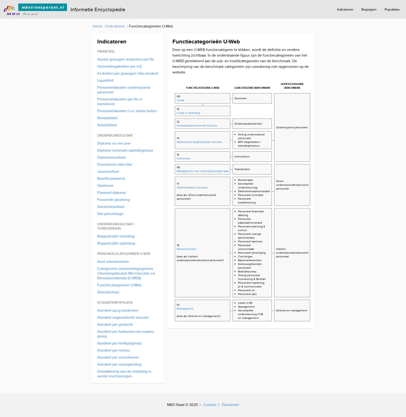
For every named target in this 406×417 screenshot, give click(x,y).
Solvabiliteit (107, 125)
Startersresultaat (111, 206)
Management (185, 308)
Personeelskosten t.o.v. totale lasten (127, 111)
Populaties (392, 9)
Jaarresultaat (108, 171)
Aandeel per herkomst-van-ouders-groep (126, 334)
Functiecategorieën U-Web (119, 285)
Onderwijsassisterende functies (197, 125)
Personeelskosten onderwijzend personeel (123, 90)
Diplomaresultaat (111, 157)
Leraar (180, 100)
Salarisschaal (108, 292)
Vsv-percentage (110, 213)
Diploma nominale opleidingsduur (125, 150)
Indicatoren (345, 9)
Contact (209, 404)
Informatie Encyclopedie (97, 9)
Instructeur (184, 158)
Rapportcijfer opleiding (116, 243)
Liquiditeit (105, 80)
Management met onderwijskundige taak (202, 171)
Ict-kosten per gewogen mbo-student (127, 73)
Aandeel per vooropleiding (119, 364)
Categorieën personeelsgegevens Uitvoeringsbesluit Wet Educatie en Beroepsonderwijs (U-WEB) (126, 273)
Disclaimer (230, 404)
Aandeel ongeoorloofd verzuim (123, 317)
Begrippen (369, 9)
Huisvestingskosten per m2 (119, 66)
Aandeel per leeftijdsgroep (119, 343)
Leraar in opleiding (188, 113)
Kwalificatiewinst (111, 178)
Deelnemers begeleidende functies (199, 142)
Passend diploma (111, 192)
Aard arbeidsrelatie (113, 261)
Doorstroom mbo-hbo (114, 164)
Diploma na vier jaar (114, 143)
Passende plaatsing (113, 199)
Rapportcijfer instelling (116, 236)
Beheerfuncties (186, 249)
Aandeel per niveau (113, 350)
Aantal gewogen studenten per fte (125, 59)
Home (97, 26)
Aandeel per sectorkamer (118, 357)
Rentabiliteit (107, 118)
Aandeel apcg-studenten (117, 310)
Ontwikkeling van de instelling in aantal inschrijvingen (124, 374)
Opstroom (105, 185)
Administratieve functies (192, 187)
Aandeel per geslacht (115, 324)
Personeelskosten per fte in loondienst (119, 101)
